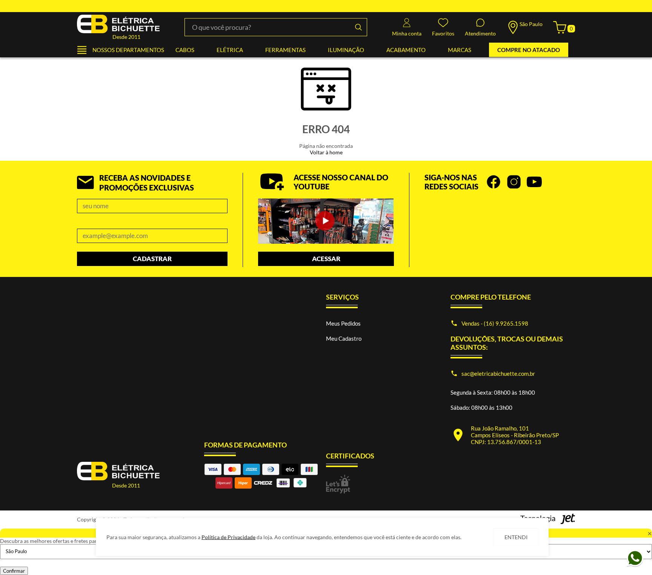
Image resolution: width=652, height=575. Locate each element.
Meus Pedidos (343, 323)
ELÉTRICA (230, 49)
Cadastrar (152, 259)
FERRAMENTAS (285, 49)
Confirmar (14, 571)
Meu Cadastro (343, 338)
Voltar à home (326, 152)
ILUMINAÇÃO (346, 49)
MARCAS (459, 49)
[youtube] (534, 181)
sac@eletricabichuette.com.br (498, 373)
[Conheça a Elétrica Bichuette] (326, 221)
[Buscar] (358, 27)
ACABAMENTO (406, 49)
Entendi (515, 537)
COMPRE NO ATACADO (528, 49)
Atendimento (480, 33)
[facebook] (493, 181)
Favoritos (443, 33)
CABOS (184, 49)
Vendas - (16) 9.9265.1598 (494, 323)
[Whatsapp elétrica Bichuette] (635, 565)
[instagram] (513, 181)
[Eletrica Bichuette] (118, 24)
